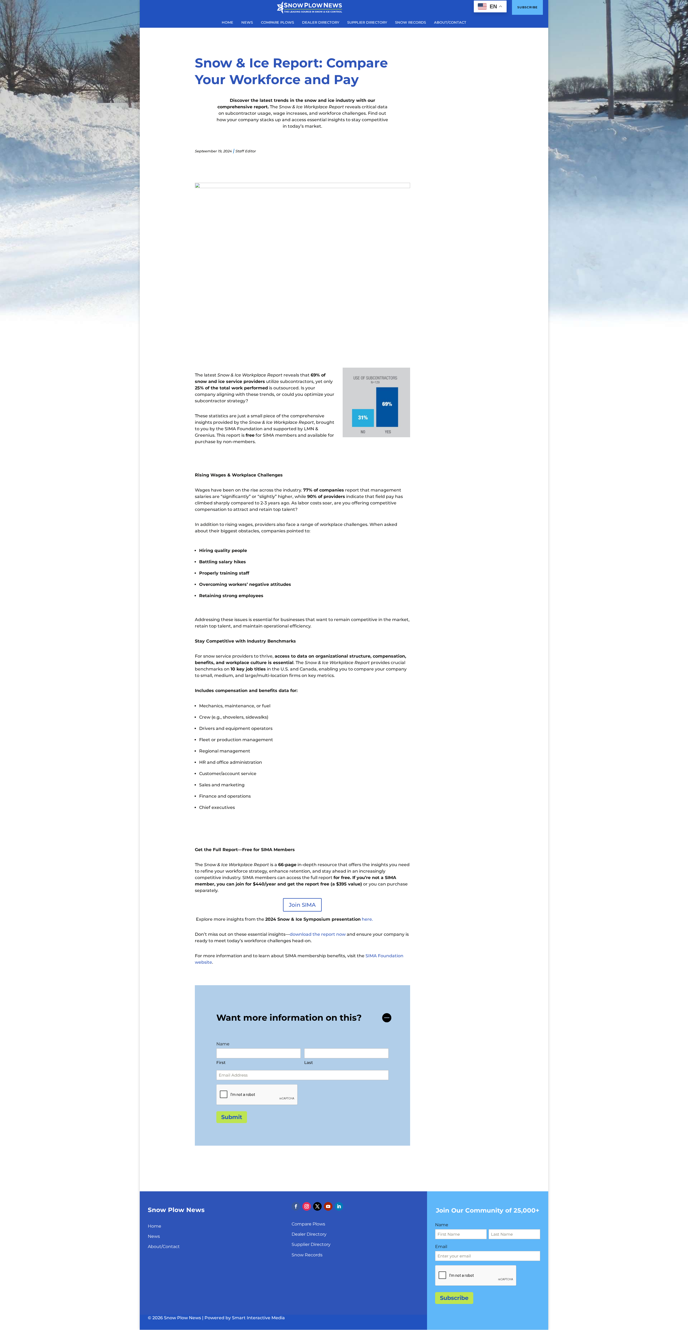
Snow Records (307, 1254)
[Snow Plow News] (309, 7)
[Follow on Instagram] (306, 1206)
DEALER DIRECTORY (320, 22)
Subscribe (527, 7)
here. (367, 919)
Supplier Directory (311, 1244)
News (154, 1236)
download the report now (318, 934)
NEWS (247, 22)
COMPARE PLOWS (277, 22)
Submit (231, 1117)
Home (154, 1226)
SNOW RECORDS (410, 22)
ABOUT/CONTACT (450, 22)
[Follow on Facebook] (296, 1206)
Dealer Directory (309, 1234)
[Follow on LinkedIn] (339, 1206)
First (220, 1062)
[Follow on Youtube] (328, 1206)
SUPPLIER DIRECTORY (367, 22)
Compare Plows (308, 1224)
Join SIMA (302, 905)
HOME (227, 22)
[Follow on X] (317, 1206)
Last (308, 1062)
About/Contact (164, 1246)
